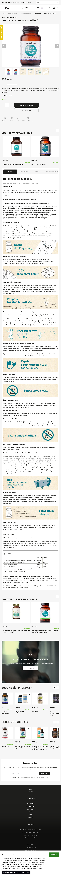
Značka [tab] (52, 171)
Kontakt (30, 817)
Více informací (7, 95)
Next (58, 687)
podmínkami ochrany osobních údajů (38, 777)
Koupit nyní (28, 110)
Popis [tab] (10, 171)
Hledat (57, 2)
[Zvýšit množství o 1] (12, 105)
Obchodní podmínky (30, 835)
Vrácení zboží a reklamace (30, 832)
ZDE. (41, 868)
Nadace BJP (30, 809)
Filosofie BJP (30, 668)
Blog (30, 814)
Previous (54, 687)
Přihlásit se (44, 773)
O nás (30, 812)
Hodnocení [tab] (24, 171)
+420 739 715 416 (30, 848)
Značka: (9, 17)
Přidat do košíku (28, 105)
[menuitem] (19, 8)
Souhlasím (54, 855)
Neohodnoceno (12, 83)
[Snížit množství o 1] (3, 105)
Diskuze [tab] (37, 171)
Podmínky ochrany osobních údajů (30, 829)
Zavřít (53, 124)
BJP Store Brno (30, 806)
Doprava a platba (30, 838)
